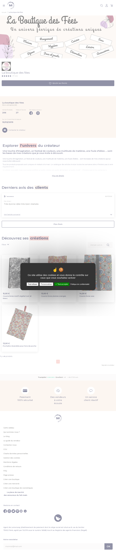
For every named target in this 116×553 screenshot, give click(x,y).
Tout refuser (32, 284)
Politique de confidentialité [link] (79, 284)
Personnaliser (46, 284)
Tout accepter (62, 284)
